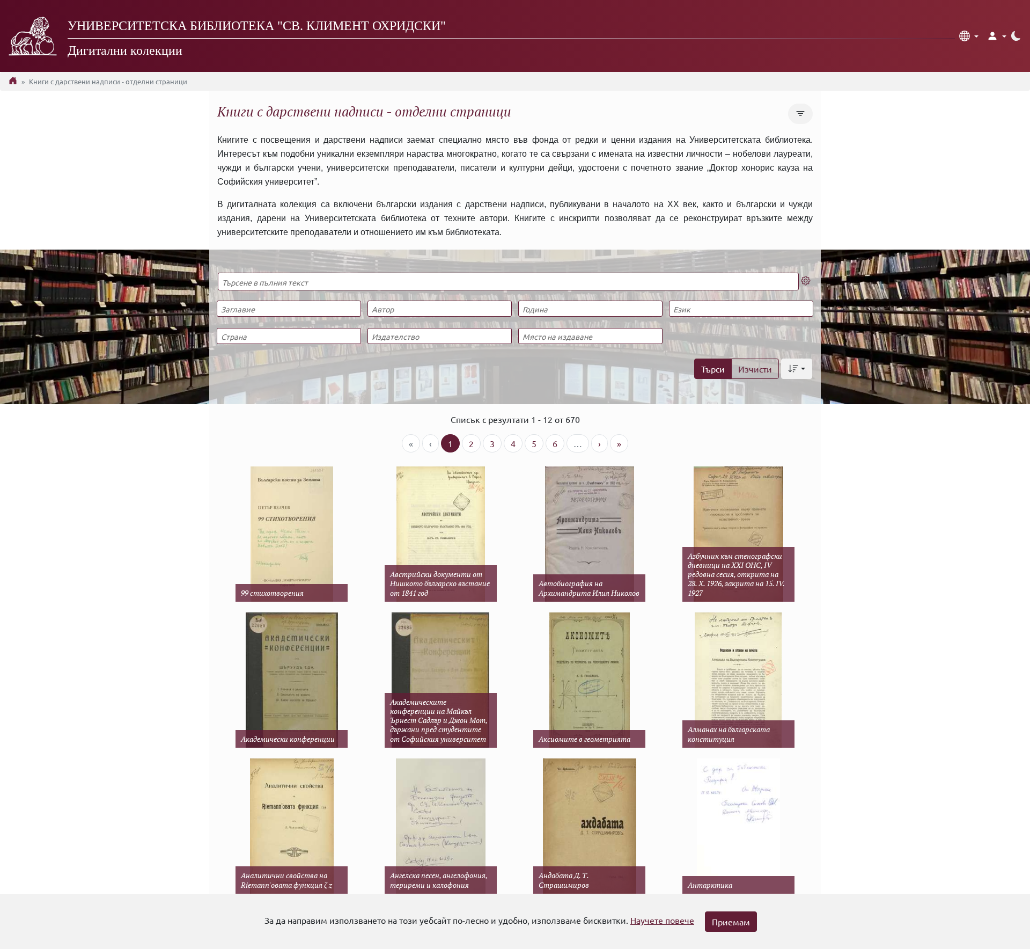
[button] (969, 36)
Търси (713, 368)
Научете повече (662, 920)
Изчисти (755, 368)
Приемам (731, 921)
